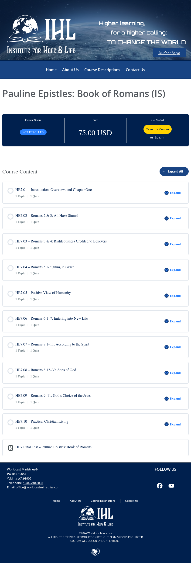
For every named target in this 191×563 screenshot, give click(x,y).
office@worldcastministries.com (38, 487)
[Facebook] (159, 486)
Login (159, 137)
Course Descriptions (102, 69)
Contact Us (135, 69)
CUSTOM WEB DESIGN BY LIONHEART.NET (95, 540)
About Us (70, 69)
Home (51, 69)
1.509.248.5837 (33, 483)
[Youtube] (171, 486)
